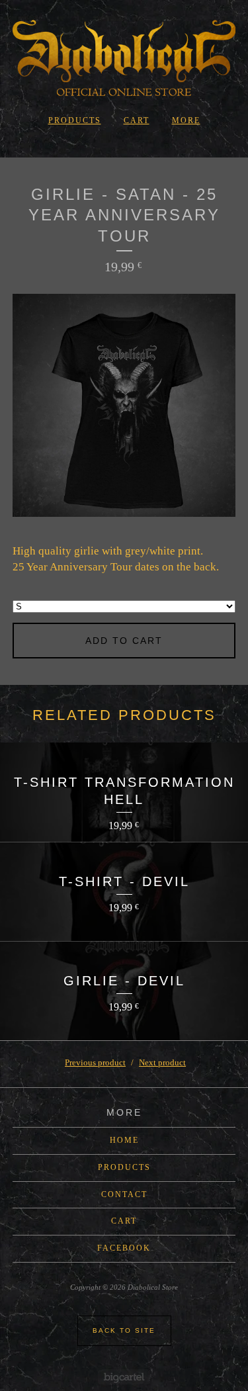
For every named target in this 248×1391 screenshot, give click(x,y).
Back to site (124, 1330)
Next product (162, 1062)
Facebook (124, 1248)
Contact (124, 1194)
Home (124, 1140)
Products (74, 120)
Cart (136, 120)
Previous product (95, 1062)
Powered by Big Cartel (124, 1376)
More (186, 120)
